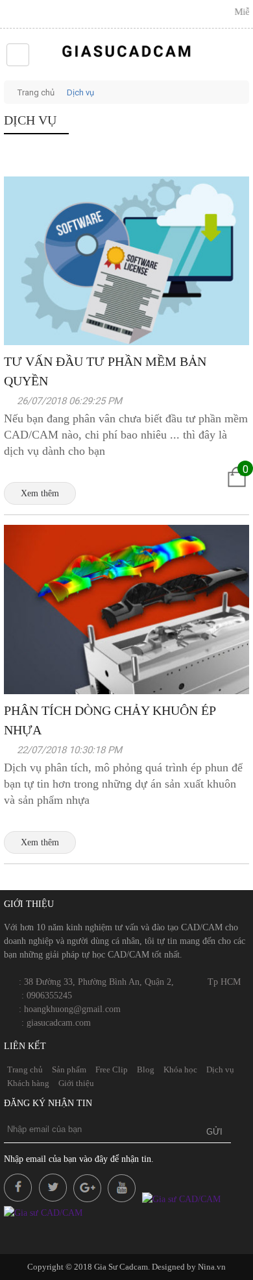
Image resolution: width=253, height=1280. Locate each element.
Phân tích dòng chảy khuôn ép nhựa (109, 720)
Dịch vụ (80, 92)
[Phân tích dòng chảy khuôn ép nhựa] (126, 691)
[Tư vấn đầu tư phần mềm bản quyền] (126, 342)
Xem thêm (40, 493)
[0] (237, 489)
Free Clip (111, 1069)
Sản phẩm (69, 1069)
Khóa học (180, 1069)
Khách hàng (28, 1083)
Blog (145, 1069)
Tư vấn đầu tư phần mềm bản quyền (105, 371)
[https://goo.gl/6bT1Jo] (123, 1199)
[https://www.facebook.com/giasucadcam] (20, 1199)
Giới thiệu (76, 1083)
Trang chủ (36, 92)
